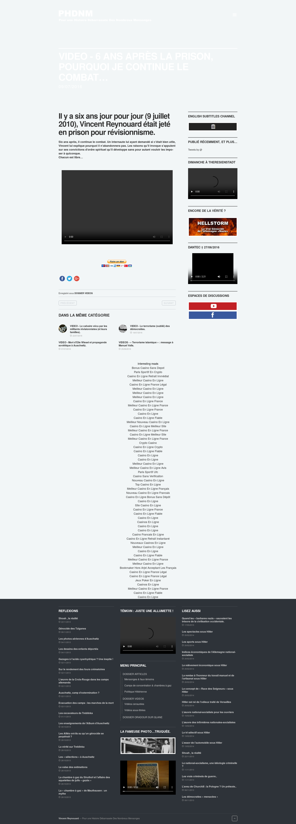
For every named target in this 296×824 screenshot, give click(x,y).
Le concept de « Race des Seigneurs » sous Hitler (207, 690)
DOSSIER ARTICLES (135, 674)
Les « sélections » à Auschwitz (76, 757)
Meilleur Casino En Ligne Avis (148, 468)
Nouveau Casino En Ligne (148, 480)
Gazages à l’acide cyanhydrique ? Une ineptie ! (86, 659)
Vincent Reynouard (69, 818)
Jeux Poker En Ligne (148, 580)
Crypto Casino (148, 443)
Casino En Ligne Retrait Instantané (148, 538)
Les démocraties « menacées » (200, 796)
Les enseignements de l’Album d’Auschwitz (84, 723)
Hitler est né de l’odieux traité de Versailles (206, 702)
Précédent (67, 303)
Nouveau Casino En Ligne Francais (148, 493)
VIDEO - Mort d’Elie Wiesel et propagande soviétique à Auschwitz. (83, 343)
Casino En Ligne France (148, 401)
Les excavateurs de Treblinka (76, 713)
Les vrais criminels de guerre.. (199, 776)
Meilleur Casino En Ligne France (148, 405)
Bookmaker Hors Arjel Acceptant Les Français (148, 568)
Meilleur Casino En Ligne (148, 380)
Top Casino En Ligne (148, 484)
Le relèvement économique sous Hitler (204, 665)
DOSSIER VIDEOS (83, 293)
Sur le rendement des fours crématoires (82, 669)
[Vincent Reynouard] (109, 15)
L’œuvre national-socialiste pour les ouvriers (208, 712)
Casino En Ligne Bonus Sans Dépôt (148, 497)
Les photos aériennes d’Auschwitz (79, 638)
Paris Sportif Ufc (148, 472)
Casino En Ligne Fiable (148, 418)
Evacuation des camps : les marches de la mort (86, 703)
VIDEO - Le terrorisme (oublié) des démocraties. (150, 327)
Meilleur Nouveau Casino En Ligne (148, 422)
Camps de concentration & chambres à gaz (147, 685)
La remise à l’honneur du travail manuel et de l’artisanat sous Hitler (208, 677)
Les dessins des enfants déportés (78, 649)
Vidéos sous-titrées (134, 710)
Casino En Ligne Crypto (148, 447)
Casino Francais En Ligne (148, 534)
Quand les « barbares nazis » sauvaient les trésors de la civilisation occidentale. (207, 619)
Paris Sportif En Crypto (148, 372)
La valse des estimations (73, 767)
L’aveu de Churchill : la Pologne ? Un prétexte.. (209, 786)
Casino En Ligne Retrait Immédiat (148, 376)
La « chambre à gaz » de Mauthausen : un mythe (83, 792)
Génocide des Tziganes (72, 628)
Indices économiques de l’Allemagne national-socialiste (209, 653)
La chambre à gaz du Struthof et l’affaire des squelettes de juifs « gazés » (84, 778)
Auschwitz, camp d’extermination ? (79, 692)
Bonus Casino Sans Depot (148, 368)
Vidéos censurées (134, 704)
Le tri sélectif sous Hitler (196, 732)
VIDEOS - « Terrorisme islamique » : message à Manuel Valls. (146, 343)
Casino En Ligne (148, 413)
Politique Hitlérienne (135, 691)
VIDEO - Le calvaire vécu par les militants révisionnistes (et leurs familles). (88, 329)
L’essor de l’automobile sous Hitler (202, 742)
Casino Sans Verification (148, 476)
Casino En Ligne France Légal (148, 384)
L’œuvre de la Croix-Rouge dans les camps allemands (84, 681)
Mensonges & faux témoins (139, 679)
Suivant (169, 303)
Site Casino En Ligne (148, 505)
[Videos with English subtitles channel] (212, 126)
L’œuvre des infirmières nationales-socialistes (208, 722)
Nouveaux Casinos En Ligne (148, 543)
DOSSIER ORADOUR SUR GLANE (142, 717)
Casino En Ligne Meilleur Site (148, 426)
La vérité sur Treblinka (71, 746)
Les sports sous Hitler (195, 641)
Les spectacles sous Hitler (197, 631)
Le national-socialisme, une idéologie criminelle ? (209, 764)
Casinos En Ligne (148, 522)
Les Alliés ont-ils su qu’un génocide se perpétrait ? (81, 735)
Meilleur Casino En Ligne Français (148, 488)
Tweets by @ (195, 149)
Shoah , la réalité (68, 618)
